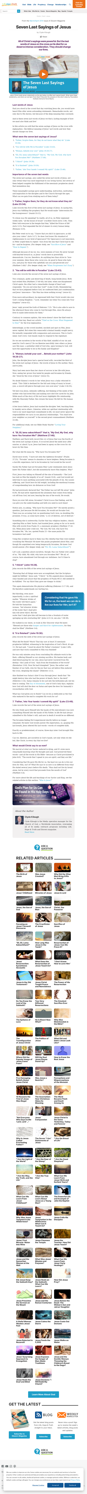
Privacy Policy (75, 1480)
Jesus (48, 16)
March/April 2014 (36, 21)
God (24, 4)
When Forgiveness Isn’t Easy (60, 265)
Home (39, 16)
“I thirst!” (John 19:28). (25, 162)
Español (64, 11)
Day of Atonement (37, 684)
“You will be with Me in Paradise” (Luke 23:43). (35, 147)
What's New (27, 11)
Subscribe (43, 1436)
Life (34, 4)
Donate (43, 11)
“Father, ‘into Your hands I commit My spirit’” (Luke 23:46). (40, 169)
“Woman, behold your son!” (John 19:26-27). (34, 151)
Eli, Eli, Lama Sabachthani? (57, 547)
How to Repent (19, 247)
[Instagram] (11, 1466)
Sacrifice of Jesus (58, 245)
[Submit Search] (18, 11)
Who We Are (35, 11)
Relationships (60, 4)
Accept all (55, 1485)
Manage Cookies (38, 1485)
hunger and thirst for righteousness (48, 626)
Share (44, 37)
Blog (59, 11)
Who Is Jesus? (45, 780)
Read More (29, 832)
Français (69, 11)
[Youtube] (7, 1466)
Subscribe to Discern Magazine (19, 1435)
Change (50, 4)
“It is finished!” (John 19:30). (27, 165)
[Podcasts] (15, 1466)
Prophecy (42, 4)
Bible (29, 4)
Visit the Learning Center (79, 4)
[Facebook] (3, 1466)
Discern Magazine (51, 11)
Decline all (72, 1485)
